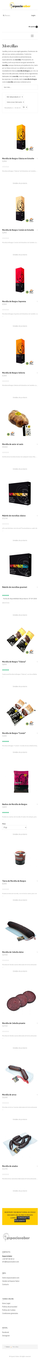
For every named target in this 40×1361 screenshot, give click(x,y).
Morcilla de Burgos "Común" (14, 733)
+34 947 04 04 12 (8, 1259)
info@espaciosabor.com (10, 1262)
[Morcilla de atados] (20, 1145)
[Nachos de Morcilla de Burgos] (20, 783)
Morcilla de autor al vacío (12, 444)
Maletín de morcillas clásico (14, 516)
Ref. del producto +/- (14, 97)
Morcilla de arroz (9, 1095)
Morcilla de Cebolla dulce (13, 952)
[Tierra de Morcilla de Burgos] (20, 860)
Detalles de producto (20, 183)
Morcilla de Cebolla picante (13, 1023)
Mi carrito (33, 27)
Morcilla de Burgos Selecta (13, 373)
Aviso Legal (6, 1303)
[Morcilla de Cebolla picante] (20, 1002)
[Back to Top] (34, 1342)
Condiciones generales (10, 1313)
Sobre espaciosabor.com (10, 1278)
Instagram (6, 1336)
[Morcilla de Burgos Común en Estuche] (20, 209)
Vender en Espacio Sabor (10, 1281)
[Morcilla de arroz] (20, 1073)
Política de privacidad (9, 1307)
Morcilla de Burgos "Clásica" (14, 662)
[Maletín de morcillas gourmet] (20, 566)
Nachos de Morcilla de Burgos (14, 804)
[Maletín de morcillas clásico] (20, 494)
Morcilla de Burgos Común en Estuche (18, 230)
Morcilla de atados (10, 1166)
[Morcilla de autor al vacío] (20, 423)
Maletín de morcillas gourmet (14, 587)
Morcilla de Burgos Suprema (14, 301)
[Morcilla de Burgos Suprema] (20, 280)
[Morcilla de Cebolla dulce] (20, 931)
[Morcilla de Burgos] (20, 640)
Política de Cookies (8, 1310)
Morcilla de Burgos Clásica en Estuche (18, 158)
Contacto (5, 1284)
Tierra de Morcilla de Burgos (14, 881)
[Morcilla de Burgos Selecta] (20, 351)
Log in (33, 15)
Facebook (5, 1332)
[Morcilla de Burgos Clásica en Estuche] (20, 137)
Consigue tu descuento (22, 1219)
